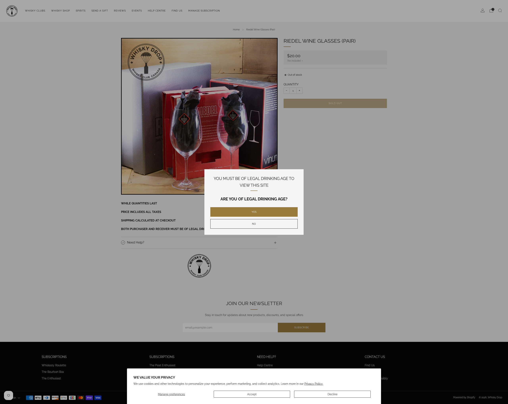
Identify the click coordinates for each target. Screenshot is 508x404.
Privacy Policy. (313, 383)
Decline (332, 394)
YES (254, 212)
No (254, 223)
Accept (252, 394)
